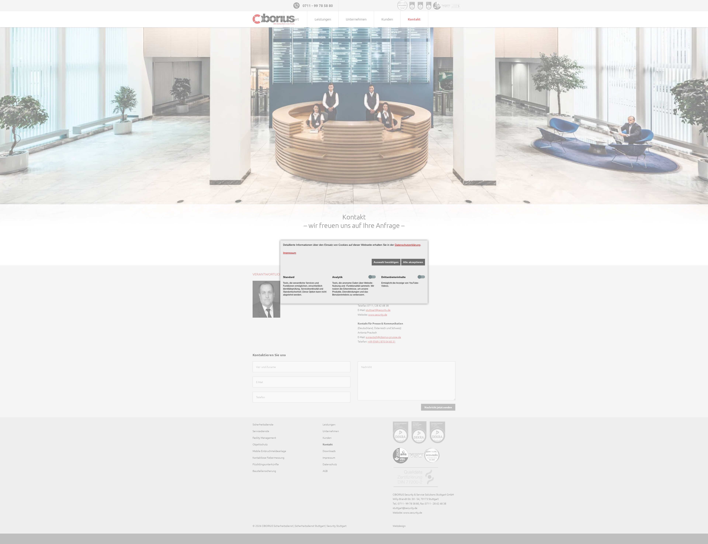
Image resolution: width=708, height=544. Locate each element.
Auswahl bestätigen (386, 262)
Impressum (289, 252)
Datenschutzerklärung (407, 244)
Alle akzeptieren (413, 262)
